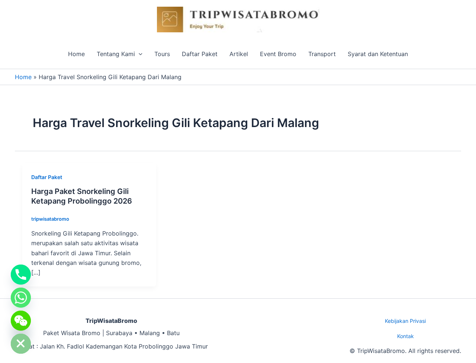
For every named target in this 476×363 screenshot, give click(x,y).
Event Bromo (278, 54)
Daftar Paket (200, 54)
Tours (162, 54)
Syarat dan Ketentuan (378, 54)
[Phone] (21, 275)
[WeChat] (21, 321)
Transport (322, 54)
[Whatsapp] (21, 298)
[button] (138, 54)
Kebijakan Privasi (405, 321)
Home (76, 54)
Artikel (238, 54)
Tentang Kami (116, 54)
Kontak (405, 336)
